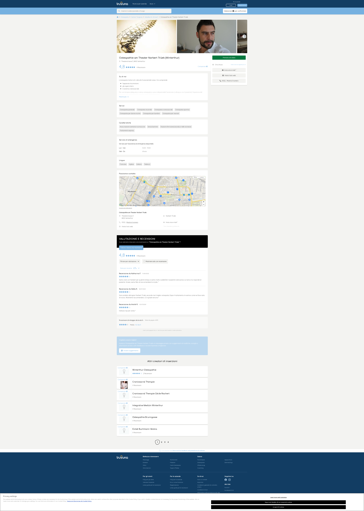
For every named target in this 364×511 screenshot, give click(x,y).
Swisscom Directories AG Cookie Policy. (79, 501)
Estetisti (145, 462)
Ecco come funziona (176, 482)
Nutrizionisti (173, 460)
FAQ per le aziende (176, 479)
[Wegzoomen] (203, 204)
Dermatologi (228, 462)
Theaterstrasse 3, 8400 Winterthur (133, 61)
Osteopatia (125, 17)
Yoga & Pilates (174, 468)
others (143, 205)
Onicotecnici (147, 468)
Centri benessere (175, 465)
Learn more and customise (278, 497)
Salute (199, 456)
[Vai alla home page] (124, 4)
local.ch (227, 487)
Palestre (172, 462)
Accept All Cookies (278, 507)
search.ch (123, 205)
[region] (162, 191)
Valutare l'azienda (148, 482)
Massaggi (146, 460)
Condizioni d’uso (202, 490)
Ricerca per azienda (140, 4)
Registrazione (242, 5)
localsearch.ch (229, 490)
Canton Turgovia (136, 17)
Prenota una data (229, 58)
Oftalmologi (201, 465)
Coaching (200, 468)
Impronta (200, 482)
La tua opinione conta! (183, 450)
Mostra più (123, 97)
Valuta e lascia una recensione (131, 248)
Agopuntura (228, 460)
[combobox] (145, 11)
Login (230, 5)
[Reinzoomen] (203, 201)
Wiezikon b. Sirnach (151, 17)
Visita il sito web (127, 226)
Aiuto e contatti (202, 479)
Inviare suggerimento (130, 351)
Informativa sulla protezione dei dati (208, 492)
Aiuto (151, 4)
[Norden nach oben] (203, 180)
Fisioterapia (201, 460)
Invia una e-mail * (172, 222)
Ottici (144, 465)
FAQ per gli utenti (148, 479)
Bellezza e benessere (151, 456)
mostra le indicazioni (125, 208)
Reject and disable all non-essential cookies (278, 502)
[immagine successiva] (244, 36)
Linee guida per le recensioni (152, 485)
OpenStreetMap (136, 205)
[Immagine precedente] (120, 36)
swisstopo (129, 205)
